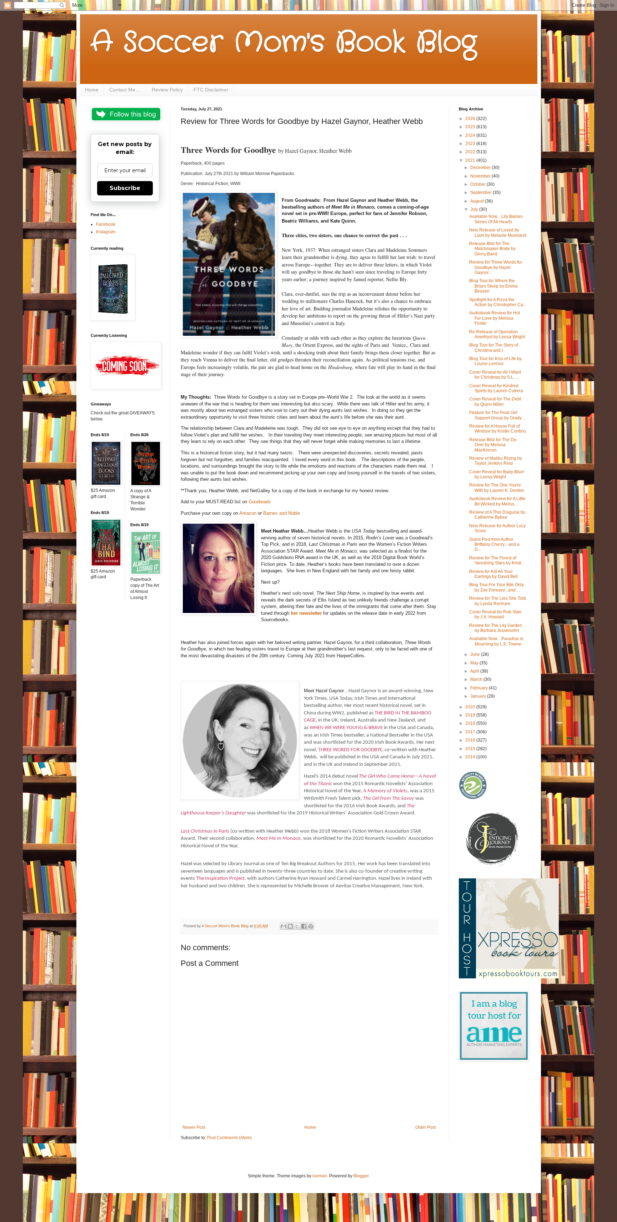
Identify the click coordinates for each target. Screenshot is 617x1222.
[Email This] (283, 926)
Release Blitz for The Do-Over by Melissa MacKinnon (493, 445)
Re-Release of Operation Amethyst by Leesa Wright (497, 334)
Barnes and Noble (281, 513)
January (478, 696)
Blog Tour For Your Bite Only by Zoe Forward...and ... (496, 587)
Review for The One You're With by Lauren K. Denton (496, 488)
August (477, 201)
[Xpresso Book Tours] (509, 976)
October (478, 184)
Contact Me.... (125, 90)
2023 (470, 143)
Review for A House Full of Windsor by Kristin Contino (497, 429)
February (479, 687)
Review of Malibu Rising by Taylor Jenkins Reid (495, 461)
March (476, 679)
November (481, 176)
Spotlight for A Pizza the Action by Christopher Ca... (497, 302)
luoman (319, 1175)
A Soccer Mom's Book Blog (284, 43)
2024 (470, 135)
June (475, 654)
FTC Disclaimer (211, 90)
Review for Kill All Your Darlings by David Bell (493, 574)
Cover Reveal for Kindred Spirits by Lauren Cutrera (496, 388)
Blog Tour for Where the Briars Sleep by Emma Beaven (493, 286)
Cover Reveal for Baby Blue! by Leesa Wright (496, 474)
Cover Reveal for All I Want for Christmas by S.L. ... (495, 375)
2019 (470, 715)
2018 (470, 723)
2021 (470, 160)
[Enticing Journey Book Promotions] (493, 864)
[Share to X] (297, 926)
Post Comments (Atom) (229, 1137)
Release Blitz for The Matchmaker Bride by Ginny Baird (492, 248)
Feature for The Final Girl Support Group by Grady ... (497, 415)
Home (92, 90)
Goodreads (260, 501)
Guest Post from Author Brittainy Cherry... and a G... (494, 544)
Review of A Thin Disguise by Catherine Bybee (497, 515)
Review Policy (167, 90)
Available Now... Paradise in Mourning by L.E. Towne (496, 641)
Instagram (105, 231)
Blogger (360, 1175)
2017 (470, 731)
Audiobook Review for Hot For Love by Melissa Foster (494, 318)
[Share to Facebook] (303, 926)
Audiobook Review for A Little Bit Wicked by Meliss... (497, 501)
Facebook (105, 224)
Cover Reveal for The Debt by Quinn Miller (495, 401)
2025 (470, 126)
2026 (470, 118)
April (475, 671)
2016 (470, 740)
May (475, 662)
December (481, 167)
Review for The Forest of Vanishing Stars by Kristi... (497, 560)
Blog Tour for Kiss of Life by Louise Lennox (495, 361)
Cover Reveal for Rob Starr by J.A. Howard (495, 614)
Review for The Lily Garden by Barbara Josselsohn (495, 628)
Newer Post (193, 1127)
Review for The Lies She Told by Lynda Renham (497, 601)
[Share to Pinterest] (310, 926)
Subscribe (125, 188)
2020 (470, 706)
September (481, 192)
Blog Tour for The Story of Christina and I (493, 348)
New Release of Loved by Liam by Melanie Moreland (497, 233)
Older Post (425, 1127)
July (474, 209)
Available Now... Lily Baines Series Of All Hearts (496, 219)
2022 (470, 151)
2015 (470, 748)
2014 (470, 756)
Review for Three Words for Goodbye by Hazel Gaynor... (495, 267)
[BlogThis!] (290, 926)
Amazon (247, 513)
